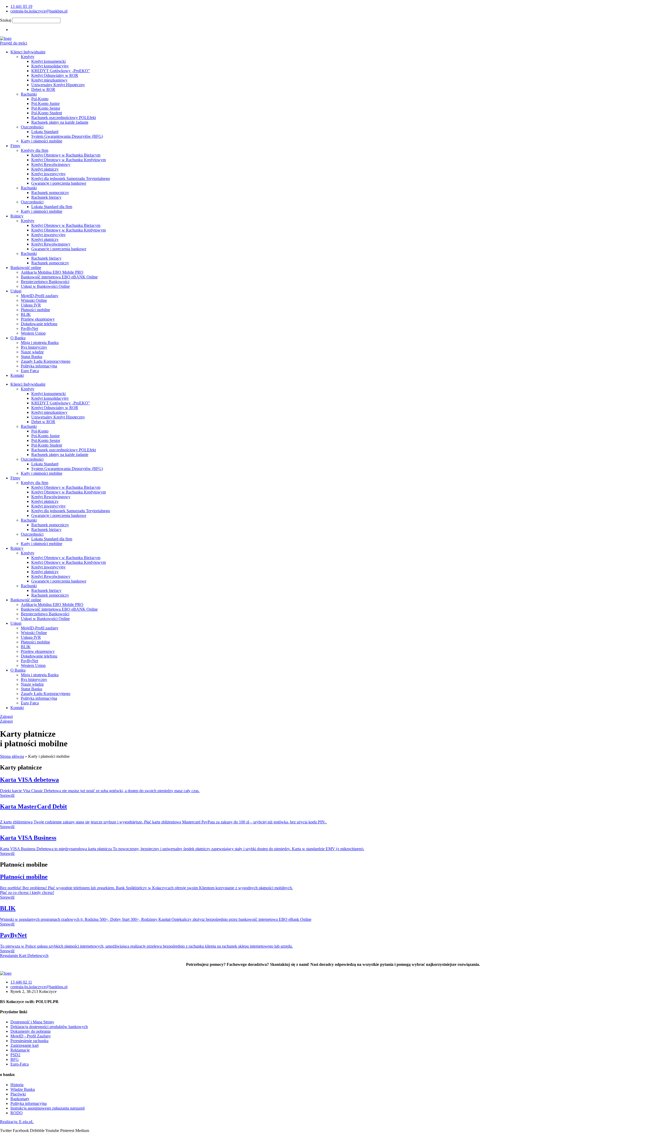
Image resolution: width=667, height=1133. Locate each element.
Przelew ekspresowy (38, 319)
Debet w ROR (43, 89)
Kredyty (27, 56)
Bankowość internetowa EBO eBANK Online (59, 277)
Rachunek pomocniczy (50, 192)
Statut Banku (31, 356)
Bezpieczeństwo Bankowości (45, 281)
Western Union (33, 333)
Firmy (15, 145)
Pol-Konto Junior (45, 103)
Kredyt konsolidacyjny (50, 66)
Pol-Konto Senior (45, 108)
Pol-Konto (39, 99)
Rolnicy (16, 216)
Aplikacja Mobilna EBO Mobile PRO (52, 272)
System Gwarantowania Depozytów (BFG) (67, 136)
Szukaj (5, 20)
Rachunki (29, 94)
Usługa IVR (31, 305)
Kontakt (17, 375)
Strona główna (12, 756)
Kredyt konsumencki (48, 61)
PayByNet (29, 328)
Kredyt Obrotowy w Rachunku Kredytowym (68, 160)
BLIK (26, 314)
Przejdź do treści (13, 43)
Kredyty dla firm (34, 150)
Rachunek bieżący (46, 197)
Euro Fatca (30, 370)
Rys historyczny (34, 347)
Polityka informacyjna (39, 366)
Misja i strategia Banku (40, 342)
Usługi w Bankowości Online (45, 286)
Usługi (15, 291)
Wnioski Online (34, 300)
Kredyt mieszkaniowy (49, 80)
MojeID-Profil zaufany (39, 295)
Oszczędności (32, 127)
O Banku (18, 338)
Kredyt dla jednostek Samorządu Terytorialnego (70, 178)
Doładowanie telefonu (39, 324)
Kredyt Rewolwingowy (50, 164)
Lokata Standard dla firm (51, 206)
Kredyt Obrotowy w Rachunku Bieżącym (65, 155)
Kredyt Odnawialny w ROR (54, 75)
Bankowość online (25, 267)
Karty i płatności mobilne (41, 141)
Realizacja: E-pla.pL (17, 1121)
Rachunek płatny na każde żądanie (59, 122)
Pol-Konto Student (46, 113)
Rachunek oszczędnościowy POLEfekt (63, 117)
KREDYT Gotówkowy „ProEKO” (60, 70)
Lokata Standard (44, 131)
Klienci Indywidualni (27, 52)
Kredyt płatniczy (45, 169)
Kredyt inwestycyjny (48, 174)
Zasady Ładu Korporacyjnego (45, 361)
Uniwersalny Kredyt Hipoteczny (58, 85)
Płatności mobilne (35, 310)
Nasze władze (32, 352)
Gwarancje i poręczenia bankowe (58, 183)
